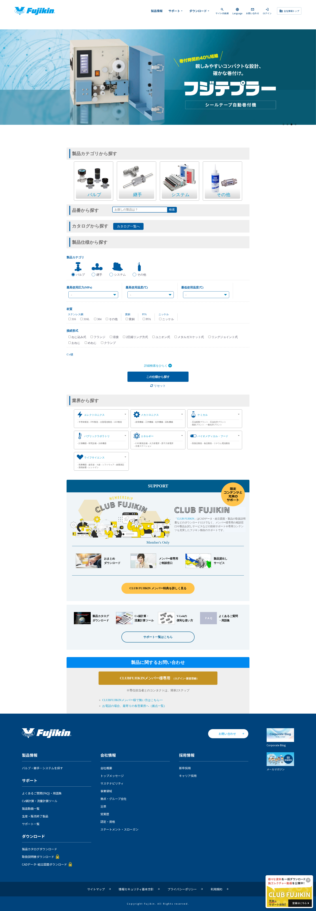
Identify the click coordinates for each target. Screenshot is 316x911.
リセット (159, 385)
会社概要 (106, 768)
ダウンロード (199, 11)
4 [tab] (296, 124)
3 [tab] (292, 124)
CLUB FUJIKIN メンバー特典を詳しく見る (158, 588)
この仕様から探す (158, 376)
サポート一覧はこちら (158, 636)
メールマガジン (276, 769)
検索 (172, 209)
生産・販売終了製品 (35, 816)
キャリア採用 (188, 775)
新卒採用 (185, 768)
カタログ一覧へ (128, 226)
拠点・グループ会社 (113, 798)
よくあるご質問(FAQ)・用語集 (42, 793)
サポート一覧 (31, 824)
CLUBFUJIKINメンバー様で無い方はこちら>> (132, 700)
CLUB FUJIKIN (185, 518)
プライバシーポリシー (182, 889)
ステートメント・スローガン (119, 829)
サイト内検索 (222, 11)
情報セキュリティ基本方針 (136, 889)
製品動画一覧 (31, 808)
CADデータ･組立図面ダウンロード (44, 864)
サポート (175, 11)
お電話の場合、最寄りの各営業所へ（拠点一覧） (134, 705)
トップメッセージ (112, 775)
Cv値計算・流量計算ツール (39, 801)
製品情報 (157, 11)
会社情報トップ (289, 11)
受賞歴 (104, 814)
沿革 (103, 806)
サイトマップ (96, 889)
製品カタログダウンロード (39, 849)
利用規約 (216, 889)
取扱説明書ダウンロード (38, 856)
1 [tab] (284, 124)
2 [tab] (288, 124)
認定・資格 (107, 821)
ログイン (267, 11)
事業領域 (106, 791)
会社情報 (108, 755)
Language (237, 11)
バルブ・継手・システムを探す (42, 768)
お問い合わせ (252, 11)
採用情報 (186, 755)
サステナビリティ (112, 783)
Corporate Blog (276, 745)
